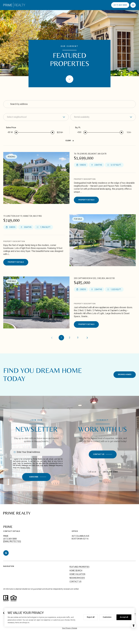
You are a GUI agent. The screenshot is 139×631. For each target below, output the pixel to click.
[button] (103, 454)
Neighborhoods (77, 578)
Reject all (90, 617)
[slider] (16, 132)
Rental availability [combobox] (81, 117)
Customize (107, 617)
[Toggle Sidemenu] (133, 5)
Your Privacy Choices (69, 628)
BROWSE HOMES (124, 374)
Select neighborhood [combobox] (16, 117)
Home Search (76, 570)
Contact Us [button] (75, 581)
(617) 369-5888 (120, 5)
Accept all (124, 617)
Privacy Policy (25, 468)
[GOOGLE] (6, 553)
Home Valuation (77, 574)
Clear (68, 141)
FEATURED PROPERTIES (79, 567)
